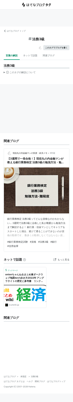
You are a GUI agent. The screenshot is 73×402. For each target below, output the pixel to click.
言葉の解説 (12, 55)
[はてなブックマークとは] (24, 259)
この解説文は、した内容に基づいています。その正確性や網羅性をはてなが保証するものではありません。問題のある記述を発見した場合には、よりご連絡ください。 (20, 73)
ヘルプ (30, 381)
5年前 (52, 153)
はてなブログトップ (56, 381)
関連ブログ (49, 55)
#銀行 (53, 241)
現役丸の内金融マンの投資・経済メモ (30, 153)
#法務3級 (43, 241)
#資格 (33, 241)
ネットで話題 (30, 55)
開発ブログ (40, 381)
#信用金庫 (12, 246)
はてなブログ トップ (16, 31)
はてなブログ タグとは (14, 381)
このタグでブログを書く (56, 47)
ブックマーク (11, 270)
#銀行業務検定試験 (17, 241)
